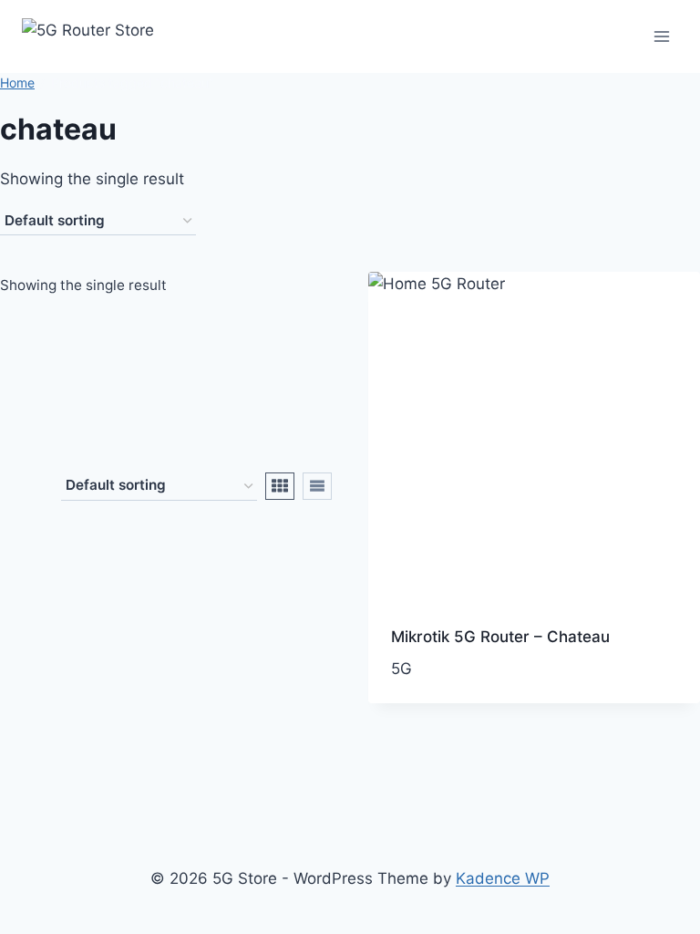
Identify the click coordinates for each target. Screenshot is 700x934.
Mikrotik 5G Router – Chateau (500, 637)
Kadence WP (503, 878)
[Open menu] (661, 36)
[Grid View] (279, 486)
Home (17, 82)
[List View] (317, 486)
